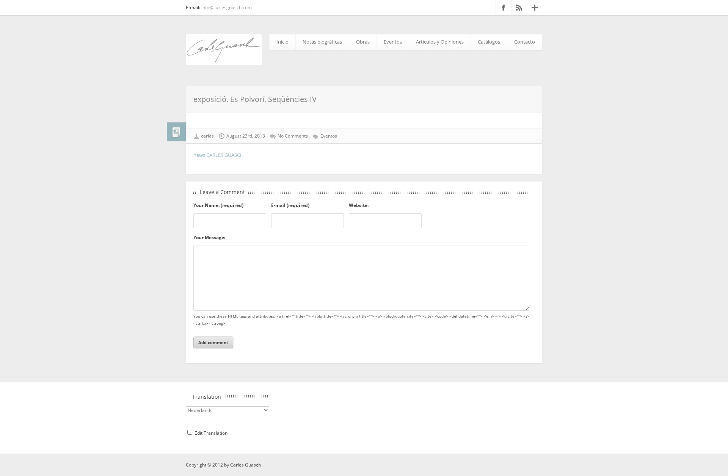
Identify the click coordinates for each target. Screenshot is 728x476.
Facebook (503, 7)
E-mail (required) (290, 205)
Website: (359, 205)
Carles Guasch (245, 465)
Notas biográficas (322, 41)
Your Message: (209, 237)
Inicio (282, 41)
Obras (363, 41)
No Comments (293, 136)
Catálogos (489, 41)
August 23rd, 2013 (245, 136)
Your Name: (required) (218, 205)
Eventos (393, 41)
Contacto (524, 41)
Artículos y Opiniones (440, 41)
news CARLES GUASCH (218, 155)
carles (207, 136)
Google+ (534, 7)
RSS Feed (519, 7)
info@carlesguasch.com (226, 7)
